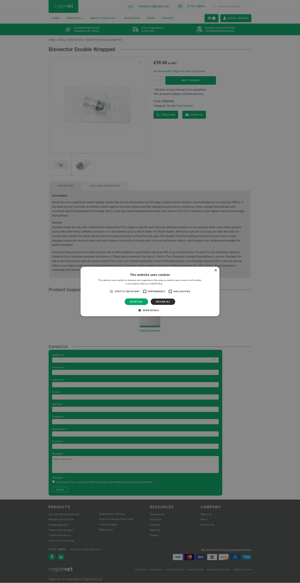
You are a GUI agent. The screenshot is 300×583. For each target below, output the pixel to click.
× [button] (215, 270)
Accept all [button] (136, 301)
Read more (169, 283)
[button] (150, 310)
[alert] (150, 291)
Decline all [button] (163, 301)
